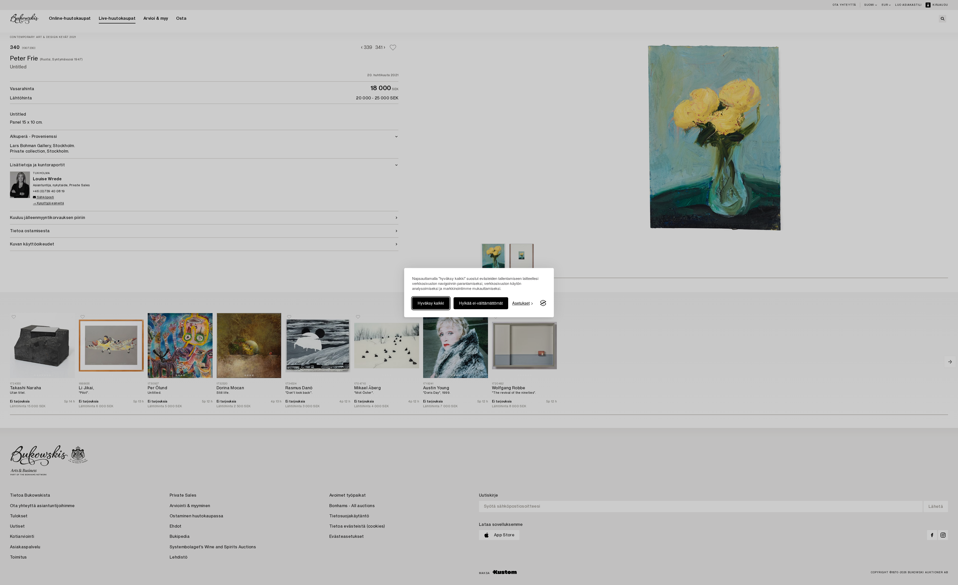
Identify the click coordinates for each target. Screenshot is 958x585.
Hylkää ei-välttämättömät (481, 303)
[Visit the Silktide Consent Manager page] (543, 303)
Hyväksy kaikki (431, 303)
